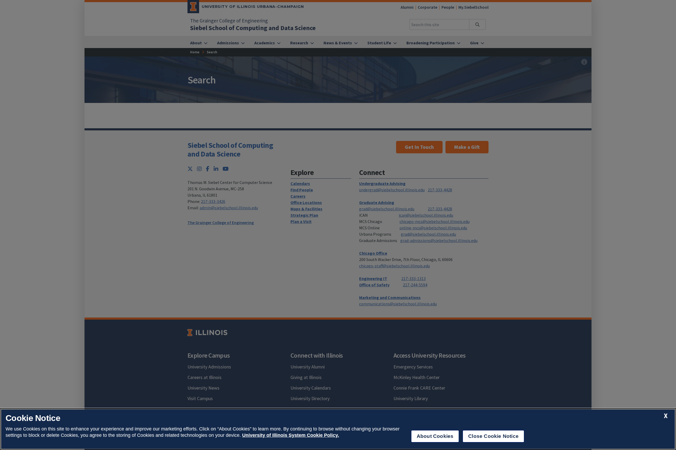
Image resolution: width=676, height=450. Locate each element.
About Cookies (435, 436)
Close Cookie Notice (493, 436)
